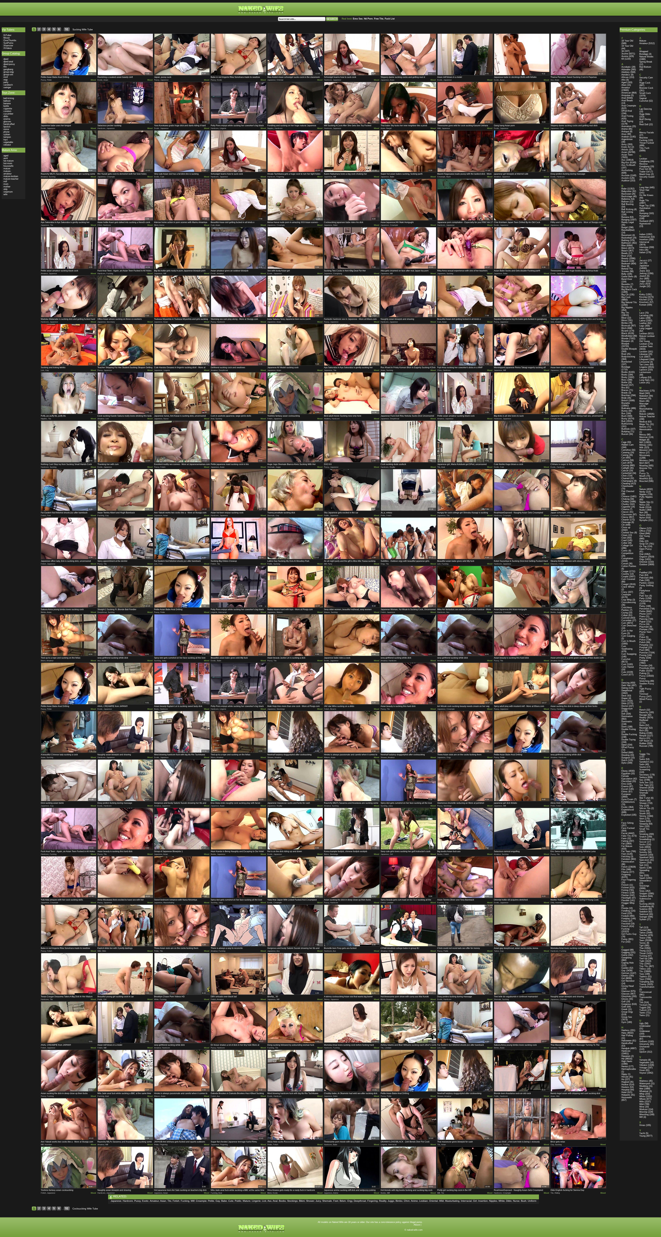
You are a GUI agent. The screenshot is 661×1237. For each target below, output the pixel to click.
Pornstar (643, 652)
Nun (641, 512)
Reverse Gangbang (644, 165)
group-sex (8, 74)
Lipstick (643, 369)
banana (7, 103)
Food (623, 913)
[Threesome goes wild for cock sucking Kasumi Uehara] (465, 103)
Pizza (642, 624)
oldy (5, 189)
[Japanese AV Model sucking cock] (295, 345)
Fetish (176, 1200)
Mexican (643, 437)
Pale (641, 580)
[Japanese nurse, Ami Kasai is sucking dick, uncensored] (182, 393)
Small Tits (644, 829)
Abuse (417, 1224)
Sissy (642, 811)
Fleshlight (626, 898)
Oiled (641, 533)
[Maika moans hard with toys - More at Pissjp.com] (295, 587)
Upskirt (642, 1051)
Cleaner (625, 519)
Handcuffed (627, 1043)
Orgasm (643, 556)
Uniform (532, 1200)
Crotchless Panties (626, 608)
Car (623, 457)
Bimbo (399, 1200)
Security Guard (646, 176)
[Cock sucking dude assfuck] (408, 442)
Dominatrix (626, 721)
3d (622, 51)
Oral (641, 554)
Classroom (626, 514)
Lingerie (256, 1200)
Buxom (624, 434)
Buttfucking (627, 423)
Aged (624, 82)
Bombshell (626, 361)
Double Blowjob (629, 349)
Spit (641, 865)
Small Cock (645, 93)
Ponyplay (644, 645)
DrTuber (7, 35)
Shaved (643, 787)
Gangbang (626, 957)
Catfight (625, 468)
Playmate (644, 626)
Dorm (624, 726)
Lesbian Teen (646, 346)
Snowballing (645, 839)
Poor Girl (643, 169)
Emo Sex (358, 18)
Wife (641, 1101)
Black (624, 333)
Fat (623, 843)
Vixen (642, 1070)
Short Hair (644, 190)
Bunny (624, 411)
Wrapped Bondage (643, 52)
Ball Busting (627, 204)
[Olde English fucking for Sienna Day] (578, 1167)
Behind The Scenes (627, 270)
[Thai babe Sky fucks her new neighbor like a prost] (408, 103)
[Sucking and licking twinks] (69, 345)
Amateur (154, 1200)
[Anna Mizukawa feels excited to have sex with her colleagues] (125, 877)
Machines (644, 390)
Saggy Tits (644, 754)
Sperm (642, 862)
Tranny (642, 984)
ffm (5, 66)
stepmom (8, 191)
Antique (625, 131)
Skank (642, 813)
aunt (5, 158)
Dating (624, 688)
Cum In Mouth (628, 641)
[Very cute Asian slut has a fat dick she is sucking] (182, 151)
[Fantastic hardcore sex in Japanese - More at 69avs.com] (352, 296)
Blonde (624, 338)
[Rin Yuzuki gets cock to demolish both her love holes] (125, 151)
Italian (642, 252)
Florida (624, 908)
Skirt (641, 818)
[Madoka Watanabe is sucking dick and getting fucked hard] (69, 296)
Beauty (624, 258)
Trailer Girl (644, 171)
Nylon (642, 517)
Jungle (642, 286)
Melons (643, 427)
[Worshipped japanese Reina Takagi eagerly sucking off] (522, 345)
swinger (7, 87)
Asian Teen (627, 154)
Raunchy (643, 712)
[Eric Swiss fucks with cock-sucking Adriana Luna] (578, 829)
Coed (624, 540)
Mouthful (643, 478)
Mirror (642, 452)
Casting (625, 465)
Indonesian (644, 237)
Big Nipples (627, 307)
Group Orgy (627, 1012)
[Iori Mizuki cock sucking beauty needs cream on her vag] (465, 684)
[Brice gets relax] (578, 1119)
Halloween (626, 1040)
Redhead (643, 720)
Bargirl (624, 227)
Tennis (642, 943)
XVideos (7, 48)
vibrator (7, 144)
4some (624, 56)
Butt (623, 421)
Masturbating (452, 1200)
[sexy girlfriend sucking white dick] (125, 635)
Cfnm (407, 1200)
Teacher (643, 935)
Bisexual (625, 325)
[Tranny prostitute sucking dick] (295, 490)
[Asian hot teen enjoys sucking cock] (238, 490)
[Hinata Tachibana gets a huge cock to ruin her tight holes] (295, 151)
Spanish (643, 854)
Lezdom (643, 351)
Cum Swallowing (626, 647)
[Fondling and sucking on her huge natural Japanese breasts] (295, 103)
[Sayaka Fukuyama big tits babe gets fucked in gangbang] (522, 296)
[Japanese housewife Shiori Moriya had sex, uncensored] (578, 393)
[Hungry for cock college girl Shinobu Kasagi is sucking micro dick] (465, 490)
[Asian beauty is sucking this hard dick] (522, 635)
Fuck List (390, 18)
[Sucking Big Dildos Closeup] (238, 538)
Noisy (642, 504)
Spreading (644, 870)
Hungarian (644, 216)
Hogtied (625, 1082)
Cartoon (625, 460)
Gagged (625, 950)
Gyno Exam (627, 799)
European (626, 794)
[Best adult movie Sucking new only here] (352, 393)
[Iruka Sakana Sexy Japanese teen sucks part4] (295, 296)
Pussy (137, 1200)
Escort (624, 789)
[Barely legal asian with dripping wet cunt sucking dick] (578, 1071)
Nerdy (642, 491)
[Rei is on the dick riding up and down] (295, 829)
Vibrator (643, 1065)
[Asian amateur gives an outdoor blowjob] (238, 248)
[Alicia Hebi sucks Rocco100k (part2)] (578, 780)
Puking (642, 673)
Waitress (643, 1081)
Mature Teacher (647, 416)
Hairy (624, 1033)
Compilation (627, 558)
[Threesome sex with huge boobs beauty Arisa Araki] (578, 248)
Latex (642, 318)
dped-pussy (9, 64)
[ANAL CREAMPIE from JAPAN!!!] (125, 684)
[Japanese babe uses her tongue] (69, 103)
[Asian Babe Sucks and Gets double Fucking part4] (522, 248)
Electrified (626, 781)
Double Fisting (628, 729)
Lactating (643, 315)
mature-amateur (7, 172)
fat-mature (8, 160)
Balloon (625, 201)
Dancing (625, 682)
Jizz (641, 278)
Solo (641, 847)
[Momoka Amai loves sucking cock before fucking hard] (578, 925)
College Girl (627, 545)
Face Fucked (627, 828)
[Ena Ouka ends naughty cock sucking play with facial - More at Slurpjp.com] (238, 780)
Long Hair (644, 187)
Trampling (644, 981)
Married (643, 398)
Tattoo (642, 932)
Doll (623, 713)
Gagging (625, 952)
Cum (623, 623)
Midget (642, 439)
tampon (7, 137)
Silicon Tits (644, 808)
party (5, 82)
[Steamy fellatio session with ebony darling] (578, 538)
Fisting (624, 890)
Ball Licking (627, 212)
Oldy (641, 541)
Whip (641, 1094)
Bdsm (343, 1200)
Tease (642, 937)
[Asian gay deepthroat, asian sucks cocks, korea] (522, 925)
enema (6, 119)
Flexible (625, 900)
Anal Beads (627, 100)
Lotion (642, 382)
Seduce (643, 777)
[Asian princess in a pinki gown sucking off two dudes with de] (578, 635)
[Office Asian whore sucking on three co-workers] (125, 296)
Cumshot (625, 659)
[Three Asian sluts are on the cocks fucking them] (465, 732)
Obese (642, 528)
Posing (642, 655)
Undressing (644, 1036)
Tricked (643, 1005)
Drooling (625, 755)
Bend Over (626, 279)
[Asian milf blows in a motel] (465, 54)
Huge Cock (644, 82)
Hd (622, 1058)
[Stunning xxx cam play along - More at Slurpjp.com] (238, 296)
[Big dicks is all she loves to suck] (522, 393)
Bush (523, 1200)
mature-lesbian (10, 176)
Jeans (642, 271)
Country (625, 574)
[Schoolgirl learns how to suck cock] (352, 54)
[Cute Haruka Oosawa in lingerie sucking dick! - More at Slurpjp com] (182, 345)
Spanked (643, 857)
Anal (275, 1200)
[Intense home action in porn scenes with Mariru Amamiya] (182, 200)
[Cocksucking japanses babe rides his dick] (352, 200)
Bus (623, 413)
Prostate (643, 665)
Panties (643, 583)
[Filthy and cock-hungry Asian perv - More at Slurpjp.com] (578, 200)
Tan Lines (644, 364)
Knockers (644, 302)
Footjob (625, 916)
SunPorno (8, 43)
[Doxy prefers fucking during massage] (578, 151)
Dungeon (625, 757)
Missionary (644, 455)
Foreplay (625, 918)
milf (5, 181)
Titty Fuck (644, 148)
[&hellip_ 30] (295, 974)
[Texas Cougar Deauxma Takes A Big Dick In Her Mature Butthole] (69, 974)
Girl (475, 1200)
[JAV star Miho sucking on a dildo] (352, 684)
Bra (623, 387)
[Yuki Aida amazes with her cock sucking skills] (69, 877)
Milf (193, 1200)
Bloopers (625, 341)
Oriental (433, 1200)
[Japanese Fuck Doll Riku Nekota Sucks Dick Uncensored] (408, 393)
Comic (624, 550)
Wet (641, 1088)
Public (238, 1200)
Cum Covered (628, 579)
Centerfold (626, 473)
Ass (269, 1200)
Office (642, 531)
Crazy (624, 592)
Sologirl (643, 849)
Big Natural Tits (629, 302)
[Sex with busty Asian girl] (295, 248)
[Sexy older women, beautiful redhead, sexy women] (352, 587)
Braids (624, 392)
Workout (643, 1109)
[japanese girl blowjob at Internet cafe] (522, 151)
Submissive (645, 898)
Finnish (625, 885)
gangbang (8, 69)
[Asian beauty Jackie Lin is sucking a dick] (295, 635)
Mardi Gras (644, 174)
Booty (624, 377)
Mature (246, 1200)
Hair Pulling (627, 1035)
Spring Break (645, 61)
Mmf (641, 463)
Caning (624, 455)
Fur (623, 941)
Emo (623, 784)
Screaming (644, 769)
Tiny (641, 963)
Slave (642, 821)
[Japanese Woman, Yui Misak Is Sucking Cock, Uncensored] (408, 587)
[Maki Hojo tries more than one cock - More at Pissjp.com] (295, 684)
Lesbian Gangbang (644, 160)
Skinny (642, 816)
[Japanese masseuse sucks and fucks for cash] (295, 780)
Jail (641, 263)
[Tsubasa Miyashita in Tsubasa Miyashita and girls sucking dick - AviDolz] (182, 296)
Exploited (626, 815)
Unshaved (644, 1046)
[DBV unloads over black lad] (238, 974)
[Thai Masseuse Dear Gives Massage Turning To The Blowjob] (578, 1022)
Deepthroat (360, 1200)
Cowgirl (625, 584)
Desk (624, 695)
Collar (624, 543)
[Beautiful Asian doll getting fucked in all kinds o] (238, 200)
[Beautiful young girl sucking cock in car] (125, 974)
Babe (224, 1200)
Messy (642, 434)
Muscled (643, 481)
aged (5, 155)
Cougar (624, 571)
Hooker (624, 1084)
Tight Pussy (645, 688)
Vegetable (644, 1062)
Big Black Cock (629, 289)
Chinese (625, 496)
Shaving (643, 790)
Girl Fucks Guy (629, 934)
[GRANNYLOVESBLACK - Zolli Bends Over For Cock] (408, 1119)
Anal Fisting (627, 116)
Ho (622, 1079)
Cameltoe (626, 450)
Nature (642, 489)
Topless (643, 976)
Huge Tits (644, 200)
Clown (624, 535)
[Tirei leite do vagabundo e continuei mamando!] (522, 974)
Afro (623, 80)
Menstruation (645, 429)
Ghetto (624, 975)
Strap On (643, 543)
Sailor (642, 759)
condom (7, 111)
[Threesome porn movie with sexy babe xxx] (352, 1119)
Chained (625, 478)
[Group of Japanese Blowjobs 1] (182, 829)
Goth (623, 1006)
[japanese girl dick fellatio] (522, 780)
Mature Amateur (643, 42)
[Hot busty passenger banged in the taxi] (578, 587)
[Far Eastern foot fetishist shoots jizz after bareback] (69, 490)
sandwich (8, 85)
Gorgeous (626, 1004)
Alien (623, 85)
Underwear (644, 1031)
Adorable (625, 69)
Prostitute (644, 668)
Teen (641, 940)
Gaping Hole (627, 962)
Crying (624, 612)
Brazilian (625, 395)
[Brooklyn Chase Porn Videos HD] (182, 974)
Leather (643, 323)
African (624, 77)
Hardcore (128, 1200)
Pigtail (642, 621)
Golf (623, 1001)
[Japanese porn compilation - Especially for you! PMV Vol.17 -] (465, 200)
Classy (624, 517)
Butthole (625, 429)
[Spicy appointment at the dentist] (125, 538)
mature (6, 168)
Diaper (624, 698)
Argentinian (627, 139)
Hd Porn (368, 18)
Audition (625, 180)
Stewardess (645, 880)
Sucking (643, 904)
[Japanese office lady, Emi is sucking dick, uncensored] (69, 538)
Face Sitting (627, 823)
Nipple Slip (644, 502)
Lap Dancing (645, 109)
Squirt (642, 878)
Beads (624, 253)
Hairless (625, 1030)
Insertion (483, 1200)
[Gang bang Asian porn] (522, 103)
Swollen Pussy (646, 683)
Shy (641, 805)
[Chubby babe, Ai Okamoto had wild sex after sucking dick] (352, 1071)
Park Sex (644, 595)
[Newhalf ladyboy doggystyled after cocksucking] (295, 732)
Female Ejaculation (626, 777)
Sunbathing (644, 906)
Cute (230, 1200)
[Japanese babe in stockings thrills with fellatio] (522, 54)
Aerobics (625, 74)
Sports (642, 867)
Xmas (642, 1125)
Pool (641, 650)
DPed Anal (626, 111)
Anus (624, 134)
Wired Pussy (645, 699)
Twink (642, 1012)
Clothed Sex (627, 532)
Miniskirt (643, 450)
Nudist (642, 510)
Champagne (627, 481)
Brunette (625, 403)
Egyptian (625, 773)
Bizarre (624, 330)
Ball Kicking (627, 209)
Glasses (625, 993)
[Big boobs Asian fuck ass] (465, 829)
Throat (642, 953)
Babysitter (626, 191)
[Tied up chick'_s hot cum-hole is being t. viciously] (522, 1119)
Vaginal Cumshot (643, 99)
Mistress (643, 460)
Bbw (623, 245)
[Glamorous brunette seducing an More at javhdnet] (465, 780)
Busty (624, 418)
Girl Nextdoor (627, 981)
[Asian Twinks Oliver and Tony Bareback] (465, 877)
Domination (627, 716)
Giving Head (627, 986)
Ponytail (643, 647)
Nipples (493, 1200)
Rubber (642, 743)
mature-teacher (10, 179)
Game (624, 955)
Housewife (626, 1097)
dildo (5, 116)
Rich (641, 730)
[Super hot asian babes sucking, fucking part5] (408, 151)
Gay (218, 1200)
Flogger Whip (627, 903)
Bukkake (625, 408)
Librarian (643, 354)
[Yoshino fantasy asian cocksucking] (295, 393)
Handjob (625, 1048)
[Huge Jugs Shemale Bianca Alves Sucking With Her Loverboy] (295, 442)
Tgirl (641, 945)
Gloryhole (626, 996)
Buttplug (625, 431)
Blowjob (625, 343)
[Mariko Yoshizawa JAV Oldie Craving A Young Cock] (578, 877)
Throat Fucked (646, 143)
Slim (641, 826)
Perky (642, 606)
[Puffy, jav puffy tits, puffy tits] (69, 393)
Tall (641, 927)
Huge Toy (644, 205)
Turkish (643, 1010)
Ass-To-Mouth (628, 165)
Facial (624, 833)
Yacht (642, 1133)
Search (332, 19)
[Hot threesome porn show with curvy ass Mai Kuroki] (408, 974)
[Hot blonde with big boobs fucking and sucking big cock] (408, 1167)
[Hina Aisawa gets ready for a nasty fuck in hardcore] (295, 1167)
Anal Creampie (628, 105)
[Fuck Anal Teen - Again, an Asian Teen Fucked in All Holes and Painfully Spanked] (125, 248)
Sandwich (644, 761)
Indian (642, 234)
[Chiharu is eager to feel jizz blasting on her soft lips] (578, 442)
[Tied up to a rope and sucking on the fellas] (69, 635)
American (626, 92)
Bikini (302, 1200)
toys (5, 139)
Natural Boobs (646, 56)
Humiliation (644, 208)
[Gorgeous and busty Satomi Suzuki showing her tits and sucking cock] (182, 780)
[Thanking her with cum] (125, 442)
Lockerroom (645, 372)
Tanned (643, 930)
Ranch (642, 709)
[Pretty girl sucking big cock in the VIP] (465, 1167)
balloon (7, 101)
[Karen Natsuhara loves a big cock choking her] (352, 151)
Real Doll (643, 124)
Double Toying (628, 739)
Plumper (643, 629)
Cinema (625, 509)
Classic (625, 512)
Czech (624, 674)
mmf (5, 77)
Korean (642, 304)
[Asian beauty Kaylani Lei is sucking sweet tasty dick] (182, 684)
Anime (414, 1200)
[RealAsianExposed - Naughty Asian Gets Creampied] (522, 490)
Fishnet (625, 887)
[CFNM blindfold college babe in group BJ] (408, 925)
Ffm (623, 869)
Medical (643, 421)
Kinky (642, 294)
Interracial (466, 1200)
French (624, 926)
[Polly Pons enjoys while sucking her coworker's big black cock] (238, 103)
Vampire (643, 1060)
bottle (6, 106)
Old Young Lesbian (644, 342)
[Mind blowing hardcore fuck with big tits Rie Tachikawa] (182, 732)
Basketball (626, 237)
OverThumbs (9, 40)
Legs (641, 325)
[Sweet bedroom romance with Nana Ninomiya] (182, 877)
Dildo (509, 1200)
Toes (641, 974)
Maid (641, 393)
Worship (643, 1112)
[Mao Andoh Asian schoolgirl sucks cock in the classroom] (295, 54)
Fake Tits (626, 836)
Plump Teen (645, 632)
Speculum (644, 860)
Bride (624, 398)
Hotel (624, 1092)
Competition (627, 553)
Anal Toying (627, 121)
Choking (625, 499)
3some (624, 53)
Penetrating (645, 601)
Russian (643, 746)
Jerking (643, 273)
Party (642, 598)
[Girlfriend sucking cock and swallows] (238, 345)
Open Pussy (645, 549)
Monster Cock (646, 88)
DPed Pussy (627, 747)
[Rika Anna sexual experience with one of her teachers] (465, 248)
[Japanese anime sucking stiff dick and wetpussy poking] (352, 1167)
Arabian (625, 136)
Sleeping (643, 823)
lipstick (7, 126)
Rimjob (642, 735)
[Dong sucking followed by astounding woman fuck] (295, 1022)
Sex (641, 780)
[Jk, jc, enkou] (408, 490)
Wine (641, 1106)
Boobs (282, 1200)
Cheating (625, 483)
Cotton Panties (628, 566)
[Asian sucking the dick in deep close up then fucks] (578, 684)
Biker (624, 318)
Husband (643, 221)
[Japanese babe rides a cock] (352, 635)
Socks (642, 844)
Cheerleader (627, 486)
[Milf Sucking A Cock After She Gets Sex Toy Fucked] (352, 103)
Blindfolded (626, 336)
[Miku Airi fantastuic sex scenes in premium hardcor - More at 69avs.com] (465, 587)
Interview (643, 247)
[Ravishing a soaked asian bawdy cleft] (125, 54)
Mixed (93, 80)
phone (6, 132)
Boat (623, 354)
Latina (642, 320)
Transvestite (645, 997)
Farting (624, 841)
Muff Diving (645, 119)
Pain (641, 575)
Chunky (625, 504)
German (625, 973)
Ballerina (625, 199)
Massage (643, 403)
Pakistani (644, 577)
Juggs (391, 1200)
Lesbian (423, 1200)
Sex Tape (644, 785)
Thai (641, 948)
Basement (626, 235)
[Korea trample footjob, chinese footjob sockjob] (352, 829)
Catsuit (624, 470)
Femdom (625, 859)
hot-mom (7, 163)
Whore (642, 1099)
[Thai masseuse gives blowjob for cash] (465, 1119)
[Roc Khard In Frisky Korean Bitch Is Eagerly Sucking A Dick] (408, 345)
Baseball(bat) (627, 230)
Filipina (624, 872)
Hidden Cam (627, 444)
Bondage (625, 367)
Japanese (116, 1200)
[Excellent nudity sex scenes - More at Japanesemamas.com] (182, 442)
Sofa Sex (644, 782)
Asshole (625, 175)
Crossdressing (628, 602)
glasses (7, 121)
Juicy (318, 1200)
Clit (623, 525)
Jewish (642, 276)
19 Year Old (627, 46)
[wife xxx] (261, 9)
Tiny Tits (643, 966)
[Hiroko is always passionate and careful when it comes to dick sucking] (352, 732)
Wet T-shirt (644, 798)
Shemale (327, 1200)
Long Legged (645, 328)
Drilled (624, 752)
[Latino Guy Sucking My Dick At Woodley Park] (295, 538)
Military (643, 445)
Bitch (624, 328)
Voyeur (642, 1073)
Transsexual (645, 992)
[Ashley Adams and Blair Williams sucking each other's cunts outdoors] (408, 1022)
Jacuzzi (643, 260)
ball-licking (8, 98)
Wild (441, 1200)
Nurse (516, 1200)
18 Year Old (627, 40)
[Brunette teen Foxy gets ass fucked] (352, 925)
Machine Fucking (643, 139)
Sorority (643, 852)
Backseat (626, 194)
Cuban (624, 615)
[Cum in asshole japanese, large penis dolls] (238, 393)
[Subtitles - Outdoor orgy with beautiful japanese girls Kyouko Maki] (408, 538)
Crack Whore (627, 587)
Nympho (643, 520)
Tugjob (642, 1007)
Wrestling (644, 1114)
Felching (625, 856)
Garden (625, 968)
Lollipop (643, 377)
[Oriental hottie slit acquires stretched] (522, 877)
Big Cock (626, 297)
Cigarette (625, 506)
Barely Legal (627, 222)
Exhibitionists (628, 802)
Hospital (625, 1089)
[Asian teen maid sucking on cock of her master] (578, 345)
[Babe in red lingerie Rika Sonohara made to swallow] (238, 54)
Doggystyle (627, 708)
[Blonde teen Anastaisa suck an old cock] (522, 1071)
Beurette (625, 284)
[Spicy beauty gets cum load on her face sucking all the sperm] (408, 877)
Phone (642, 614)
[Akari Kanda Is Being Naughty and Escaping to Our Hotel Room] (238, 829)
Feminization (627, 861)
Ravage (643, 715)
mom (5, 184)
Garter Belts (627, 276)
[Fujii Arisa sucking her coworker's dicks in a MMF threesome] (465, 345)
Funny (624, 939)
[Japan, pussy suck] (182, 54)
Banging (625, 219)
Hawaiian (625, 1056)
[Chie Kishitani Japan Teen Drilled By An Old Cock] (522, 200)
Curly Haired (627, 667)
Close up (625, 527)
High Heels (626, 1061)
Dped (624, 744)
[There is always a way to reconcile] (238, 925)
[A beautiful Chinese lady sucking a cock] (69, 732)
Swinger (643, 916)
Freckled (625, 923)
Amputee (625, 95)
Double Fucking (629, 734)
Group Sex (626, 1017)
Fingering (372, 1200)
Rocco (642, 738)
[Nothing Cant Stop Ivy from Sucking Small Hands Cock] (69, 442)
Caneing (625, 452)
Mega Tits (644, 424)
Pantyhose (644, 590)
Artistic (624, 149)
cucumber (8, 113)
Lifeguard (643, 359)
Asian (163, 1200)
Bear (623, 256)
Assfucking (627, 170)
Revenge (643, 728)
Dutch (624, 760)
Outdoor (643, 564)
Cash (624, 463)
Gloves (624, 999)
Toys (641, 979)
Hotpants (625, 1095)
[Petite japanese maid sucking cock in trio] (238, 442)
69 (622, 59)
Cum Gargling (628, 636)
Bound (624, 385)
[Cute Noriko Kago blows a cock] (522, 442)
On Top (643, 546)
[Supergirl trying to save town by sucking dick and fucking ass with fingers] (578, 296)
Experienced (627, 809)
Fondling (625, 910)
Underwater (644, 1026)
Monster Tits (645, 468)
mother (6, 186)
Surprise (643, 909)
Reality (382, 1200)
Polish (642, 642)
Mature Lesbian (647, 336)
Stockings (292, 1200)
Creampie (201, 1200)
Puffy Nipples (646, 497)
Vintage (643, 1067)
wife (5, 194)
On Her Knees (646, 195)
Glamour (625, 991)
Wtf (641, 1117)
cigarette (7, 108)
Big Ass (625, 162)
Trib (641, 1002)
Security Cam (646, 77)
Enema (624, 786)
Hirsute (624, 1076)
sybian (6, 134)
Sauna (642, 767)
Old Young (644, 536)
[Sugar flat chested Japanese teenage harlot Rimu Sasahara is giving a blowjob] (238, 1119)
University (644, 1044)
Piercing (643, 619)
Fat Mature (626, 846)
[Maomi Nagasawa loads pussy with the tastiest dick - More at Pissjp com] (465, 151)
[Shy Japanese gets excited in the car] (352, 490)
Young (642, 1136)
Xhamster (8, 45)
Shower (310, 1200)
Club (623, 537)
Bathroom (626, 243)
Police (642, 639)
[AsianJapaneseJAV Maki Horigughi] (408, 200)
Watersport (644, 1083)
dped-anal (8, 61)
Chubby (625, 501)
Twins (642, 1015)
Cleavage (626, 522)
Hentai (624, 1066)
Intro (641, 250)
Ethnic (624, 791)
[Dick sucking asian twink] (69, 780)
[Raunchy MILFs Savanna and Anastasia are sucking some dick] (69, 151)
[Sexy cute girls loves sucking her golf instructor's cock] (408, 829)
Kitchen (643, 299)
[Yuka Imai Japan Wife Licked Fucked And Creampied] (295, 877)
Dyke (624, 763)
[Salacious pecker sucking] (125, 103)
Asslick (625, 178)
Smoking (643, 834)
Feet (335, 1200)
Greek (624, 1009)
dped (5, 59)
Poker (642, 637)
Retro (642, 725)
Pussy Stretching (644, 679)
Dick (623, 701)
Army (624, 144)
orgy (5, 79)
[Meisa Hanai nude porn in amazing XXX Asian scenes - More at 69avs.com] (295, 200)
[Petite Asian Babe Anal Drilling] (69, 54)
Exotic (145, 1200)
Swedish (643, 911)
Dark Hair (626, 685)
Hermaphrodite (628, 1069)
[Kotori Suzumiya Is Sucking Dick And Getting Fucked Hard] (522, 538)
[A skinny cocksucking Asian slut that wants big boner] (352, 974)
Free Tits (378, 18)
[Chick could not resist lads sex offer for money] (465, 925)
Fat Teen (625, 851)
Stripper (643, 893)
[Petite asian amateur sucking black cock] (69, 248)
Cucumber (626, 620)
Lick (264, 1200)
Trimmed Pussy (643, 695)
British (624, 400)
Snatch (642, 836)
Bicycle (625, 287)
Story (642, 891)
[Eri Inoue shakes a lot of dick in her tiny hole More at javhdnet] (238, 1022)
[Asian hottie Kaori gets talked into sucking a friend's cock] (125, 200)
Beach (624, 250)
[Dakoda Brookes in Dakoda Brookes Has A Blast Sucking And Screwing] (238, 1071)
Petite (211, 1200)
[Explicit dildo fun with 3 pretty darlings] (125, 925)
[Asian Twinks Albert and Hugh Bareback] (125, 490)
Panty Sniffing (646, 585)
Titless (642, 968)
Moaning (643, 465)
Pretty (642, 657)
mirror (6, 129)
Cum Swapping (628, 654)
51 (66, 29)
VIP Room (644, 740)
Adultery (625, 72)
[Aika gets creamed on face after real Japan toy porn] (408, 248)
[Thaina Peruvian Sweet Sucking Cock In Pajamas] (578, 54)
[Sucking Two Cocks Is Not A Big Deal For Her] (352, 248)
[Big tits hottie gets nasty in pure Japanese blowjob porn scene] (182, 248)
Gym (623, 1022)
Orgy (349, 1200)
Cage (624, 442)
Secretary (644, 774)
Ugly (641, 1023)
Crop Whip (626, 599)
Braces (624, 390)
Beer (623, 266)
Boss (624, 380)
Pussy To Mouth (644, 474)
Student (643, 896)
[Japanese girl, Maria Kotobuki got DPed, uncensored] (465, 442)
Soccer (642, 842)
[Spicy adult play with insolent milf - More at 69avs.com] (522, 684)
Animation (626, 126)
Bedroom (625, 263)
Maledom (643, 396)
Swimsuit (643, 914)
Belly (623, 274)
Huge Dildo (644, 114)
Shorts (642, 800)
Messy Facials (646, 132)
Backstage (626, 196)
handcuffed (8, 124)
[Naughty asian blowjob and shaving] (408, 296)
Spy (641, 875)
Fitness (625, 892)
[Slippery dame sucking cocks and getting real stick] (578, 103)
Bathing (625, 240)
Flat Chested (627, 491)
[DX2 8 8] (352, 442)
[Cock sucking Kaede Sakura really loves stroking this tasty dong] (125, 393)
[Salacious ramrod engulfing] (522, 829)
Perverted (644, 608)
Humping (643, 213)
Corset (624, 563)
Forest (624, 921)
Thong (642, 950)
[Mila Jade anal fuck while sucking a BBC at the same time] (125, 1071)
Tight (641, 961)
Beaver (624, 261)
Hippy (624, 1074)
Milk (641, 447)
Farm (624, 838)
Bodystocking (628, 356)
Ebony (624, 771)
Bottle (624, 382)
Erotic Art (626, 147)
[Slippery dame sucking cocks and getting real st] (408, 54)
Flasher (625, 895)
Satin (641, 764)
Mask (642, 401)
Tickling (643, 956)
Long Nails (644, 380)
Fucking (185, 1200)
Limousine (644, 362)
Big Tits (625, 312)
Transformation (646, 987)
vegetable (8, 142)
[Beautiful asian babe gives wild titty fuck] (465, 538)
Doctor (624, 706)
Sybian (642, 919)
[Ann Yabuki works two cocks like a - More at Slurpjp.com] (182, 490)
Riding (642, 733)
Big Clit (625, 294)
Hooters (625, 1087)
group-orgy (8, 72)
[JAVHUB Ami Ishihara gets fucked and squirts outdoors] (182, 1119)
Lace (641, 313)
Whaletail (643, 1091)
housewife (8, 166)
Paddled (643, 572)
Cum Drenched (628, 625)
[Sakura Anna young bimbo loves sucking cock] (69, 587)
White (502, 1200)
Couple (624, 576)
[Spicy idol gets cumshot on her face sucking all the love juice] (182, 635)
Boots (624, 374)
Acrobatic (626, 67)
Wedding (643, 1086)
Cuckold (625, 618)
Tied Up (643, 958)
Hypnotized (644, 223)
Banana (625, 217)
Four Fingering (628, 879)
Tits (169, 1200)
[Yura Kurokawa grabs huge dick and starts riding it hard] (182, 103)
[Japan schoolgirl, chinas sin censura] (578, 490)
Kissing (643, 297)
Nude (641, 507)
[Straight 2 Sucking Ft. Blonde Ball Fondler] (125, 587)
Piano (642, 616)
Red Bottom (645, 67)
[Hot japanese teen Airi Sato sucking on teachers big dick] (182, 1167)
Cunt (623, 664)
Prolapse (643, 660)
